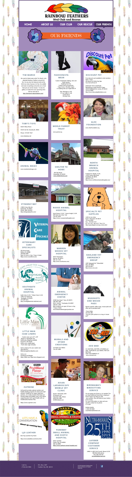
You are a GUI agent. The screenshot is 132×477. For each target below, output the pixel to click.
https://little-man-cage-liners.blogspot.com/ (33, 357)
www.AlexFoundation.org (92, 128)
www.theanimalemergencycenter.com (63, 309)
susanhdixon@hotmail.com (93, 410)
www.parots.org (57, 132)
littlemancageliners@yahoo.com (29, 351)
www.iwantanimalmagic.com (29, 169)
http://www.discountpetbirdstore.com (96, 92)
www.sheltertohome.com (60, 176)
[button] (47, 25)
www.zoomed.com (91, 355)
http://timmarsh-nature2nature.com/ (33, 93)
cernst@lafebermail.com (98, 456)
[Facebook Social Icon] (102, 466)
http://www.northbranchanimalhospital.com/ (98, 180)
